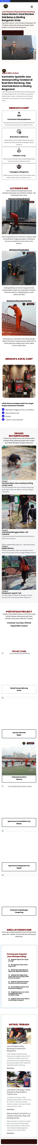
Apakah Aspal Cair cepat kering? (18, 960)
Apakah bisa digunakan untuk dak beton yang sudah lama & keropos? (18, 976)
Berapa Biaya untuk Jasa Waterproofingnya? (18, 987)
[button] (4, 48)
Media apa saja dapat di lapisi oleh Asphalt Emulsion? (18, 970)
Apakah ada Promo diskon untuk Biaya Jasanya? (18, 999)
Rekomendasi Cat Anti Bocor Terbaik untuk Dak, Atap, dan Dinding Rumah (19, 1115)
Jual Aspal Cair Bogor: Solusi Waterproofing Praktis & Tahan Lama (18, 1092)
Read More (10, 1068)
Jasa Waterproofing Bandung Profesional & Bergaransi (16, 1048)
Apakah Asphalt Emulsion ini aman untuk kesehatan (18, 982)
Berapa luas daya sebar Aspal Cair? (18, 965)
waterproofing (8, 441)
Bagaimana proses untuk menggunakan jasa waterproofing (18, 993)
